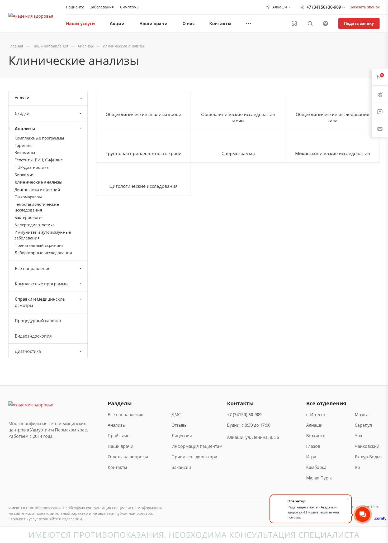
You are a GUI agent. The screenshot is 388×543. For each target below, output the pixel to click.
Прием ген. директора (194, 456)
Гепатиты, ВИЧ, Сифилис (39, 159)
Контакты (117, 467)
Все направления (32, 268)
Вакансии (181, 467)
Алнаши (314, 425)
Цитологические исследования (143, 186)
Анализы (25, 129)
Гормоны (23, 145)
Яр (357, 467)
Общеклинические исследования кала (332, 117)
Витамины (25, 152)
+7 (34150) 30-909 (323, 7)
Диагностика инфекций (37, 189)
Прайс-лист (119, 435)
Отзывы (179, 425)
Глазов (313, 446)
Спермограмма (238, 153)
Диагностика (28, 351)
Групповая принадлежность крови (144, 153)
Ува (358, 435)
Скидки (22, 113)
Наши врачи (120, 446)
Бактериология (29, 217)
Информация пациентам (197, 446)
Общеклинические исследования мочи (238, 117)
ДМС (176, 414)
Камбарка (316, 467)
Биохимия (24, 174)
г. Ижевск (315, 414)
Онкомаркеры (28, 196)
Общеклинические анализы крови (143, 114)
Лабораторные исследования (43, 252)
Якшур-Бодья (367, 456)
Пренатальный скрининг (39, 245)
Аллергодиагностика (35, 224)
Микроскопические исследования (332, 153)
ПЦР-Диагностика (32, 167)
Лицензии (182, 435)
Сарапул (363, 425)
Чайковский (367, 446)
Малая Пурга (318, 478)
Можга (361, 414)
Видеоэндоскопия (33, 336)
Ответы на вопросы (128, 456)
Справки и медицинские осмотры (40, 302)
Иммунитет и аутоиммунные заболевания (43, 235)
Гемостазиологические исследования (37, 207)
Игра (311, 456)
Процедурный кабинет (38, 321)
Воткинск (315, 435)
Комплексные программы (39, 138)
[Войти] (325, 23)
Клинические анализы (39, 182)
